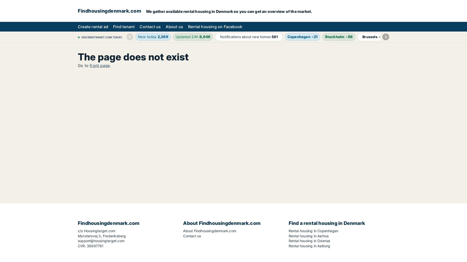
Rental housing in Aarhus (309, 236)
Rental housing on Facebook (215, 26)
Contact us (150, 26)
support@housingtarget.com (101, 241)
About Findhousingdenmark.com (209, 231)
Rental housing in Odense (309, 241)
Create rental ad (93, 26)
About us (174, 26)
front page (100, 65)
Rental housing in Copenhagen (314, 231)
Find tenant (124, 26)
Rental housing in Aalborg (309, 246)
